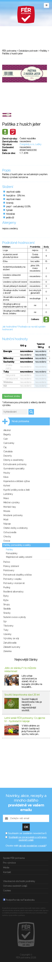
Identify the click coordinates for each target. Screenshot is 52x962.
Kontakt (7, 872)
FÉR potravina (9, 51)
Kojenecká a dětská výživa (16, 481)
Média (6, 867)
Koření (6, 485)
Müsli (5, 519)
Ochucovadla (9, 532)
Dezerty (7, 456)
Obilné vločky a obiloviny (15, 528)
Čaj (4, 447)
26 (5, 133)
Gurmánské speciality (13, 468)
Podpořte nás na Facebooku (20, 900)
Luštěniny (8, 494)
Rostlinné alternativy (13, 592)
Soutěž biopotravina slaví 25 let (22, 695)
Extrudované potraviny (14, 464)
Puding (6, 587)
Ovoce (6, 541)
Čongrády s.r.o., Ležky (30, 144)
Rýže (5, 600)
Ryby (6, 596)
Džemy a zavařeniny (13, 460)
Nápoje (7, 524)
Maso (6, 498)
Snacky (6, 613)
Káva (5, 477)
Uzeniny (7, 634)
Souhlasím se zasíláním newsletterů (27, 833)
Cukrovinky (8, 443)
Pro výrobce (9, 863)
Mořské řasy (9, 507)
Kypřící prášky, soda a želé (16, 490)
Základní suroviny (11, 647)
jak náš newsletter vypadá (32, 846)
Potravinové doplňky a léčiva (17, 575)
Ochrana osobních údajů (15, 886)
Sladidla (7, 609)
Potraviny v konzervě (14, 583)
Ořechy (7, 536)
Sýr (5, 621)
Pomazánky (11, 553)
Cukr (5, 439)
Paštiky (43, 51)
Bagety (7, 434)
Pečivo (6, 562)
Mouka (6, 511)
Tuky (5, 630)
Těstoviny (8, 626)
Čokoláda (8, 451)
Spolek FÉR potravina (14, 858)
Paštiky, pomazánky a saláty (17, 545)
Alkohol (6, 430)
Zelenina (7, 651)
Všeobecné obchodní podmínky (19, 881)
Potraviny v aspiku (12, 579)
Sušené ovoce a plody (14, 617)
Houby (6, 473)
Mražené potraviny (13, 515)
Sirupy (6, 604)
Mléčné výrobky (11, 502)
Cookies (7, 890)
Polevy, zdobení (11, 566)
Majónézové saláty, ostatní (19, 557)
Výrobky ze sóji (11, 638)
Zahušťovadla (9, 643)
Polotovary (8, 570)
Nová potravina (20, 421)
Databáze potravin (28, 51)
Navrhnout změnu (12, 396)
